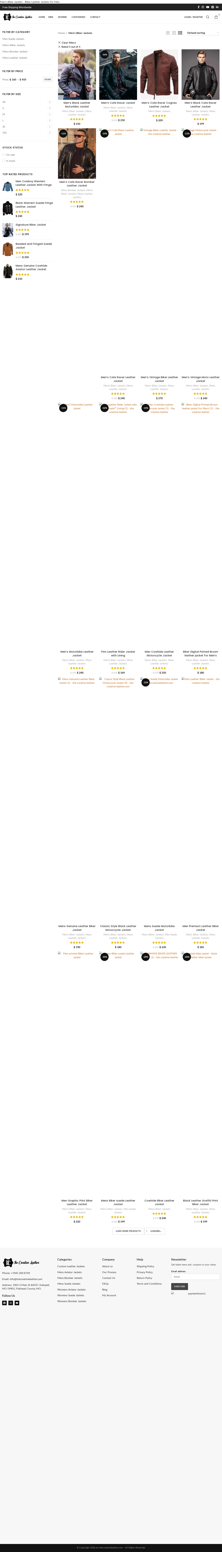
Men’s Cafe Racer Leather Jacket (118, 379)
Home (61, 32)
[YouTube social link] (207, 7)
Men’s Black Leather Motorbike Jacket (77, 104)
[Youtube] (17, 1303)
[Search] (207, 17)
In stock (10, 160)
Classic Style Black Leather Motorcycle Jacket (118, 928)
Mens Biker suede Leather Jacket (118, 1202)
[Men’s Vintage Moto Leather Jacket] (201, 251)
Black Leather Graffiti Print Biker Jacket (200, 1202)
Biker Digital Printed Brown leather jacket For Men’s (200, 653)
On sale (10, 154)
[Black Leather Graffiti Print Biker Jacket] (201, 1074)
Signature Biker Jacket (31, 225)
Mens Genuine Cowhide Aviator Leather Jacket (31, 267)
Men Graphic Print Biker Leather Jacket (77, 1202)
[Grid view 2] (168, 33)
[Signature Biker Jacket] (7, 230)
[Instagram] (10, 1303)
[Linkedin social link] (217, 7)
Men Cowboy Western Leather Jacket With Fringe (34, 183)
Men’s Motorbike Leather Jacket (76, 653)
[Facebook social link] (199, 7)
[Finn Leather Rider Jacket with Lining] (118, 526)
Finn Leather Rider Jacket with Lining (118, 653)
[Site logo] (18, 16)
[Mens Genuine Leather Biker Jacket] (77, 800)
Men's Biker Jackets (13, 45)
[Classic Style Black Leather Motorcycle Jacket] (118, 800)
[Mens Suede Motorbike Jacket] (159, 800)
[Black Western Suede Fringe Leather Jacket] (7, 209)
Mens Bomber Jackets (15, 51)
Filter (48, 79)
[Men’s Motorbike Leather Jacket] (77, 526)
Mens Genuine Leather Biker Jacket (76, 928)
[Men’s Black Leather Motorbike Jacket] (77, 74)
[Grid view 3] (174, 33)
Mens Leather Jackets (14, 57)
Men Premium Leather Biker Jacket (201, 928)
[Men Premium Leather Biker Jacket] (201, 800)
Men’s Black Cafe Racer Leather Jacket (200, 104)
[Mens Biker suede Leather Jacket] (118, 1074)
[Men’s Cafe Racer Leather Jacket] (118, 251)
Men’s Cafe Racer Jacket (118, 103)
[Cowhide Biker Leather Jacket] (159, 1074)
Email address (178, 1271)
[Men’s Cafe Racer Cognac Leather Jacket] (159, 74)
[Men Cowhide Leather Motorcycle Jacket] (159, 526)
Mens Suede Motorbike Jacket (159, 928)
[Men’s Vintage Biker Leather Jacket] (159, 251)
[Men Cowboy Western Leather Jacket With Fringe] (7, 188)
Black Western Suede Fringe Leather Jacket (34, 204)
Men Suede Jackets (13, 38)
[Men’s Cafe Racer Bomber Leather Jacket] (77, 153)
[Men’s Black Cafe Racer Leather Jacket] (201, 74)
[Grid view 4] (180, 33)
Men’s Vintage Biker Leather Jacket (159, 379)
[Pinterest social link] (212, 7)
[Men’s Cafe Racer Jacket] (118, 74)
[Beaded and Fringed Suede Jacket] (7, 250)
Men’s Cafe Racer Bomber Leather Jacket (76, 183)
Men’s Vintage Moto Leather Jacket (201, 379)
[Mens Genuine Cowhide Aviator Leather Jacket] (7, 272)
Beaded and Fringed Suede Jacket (34, 245)
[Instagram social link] (203, 7)
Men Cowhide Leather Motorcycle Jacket (159, 653)
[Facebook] (4, 1303)
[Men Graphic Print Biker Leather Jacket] (77, 1074)
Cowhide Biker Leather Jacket (159, 1202)
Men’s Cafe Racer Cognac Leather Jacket (159, 104)
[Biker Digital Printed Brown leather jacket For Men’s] (201, 526)
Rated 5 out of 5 (70, 46)
